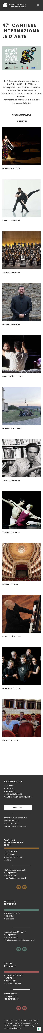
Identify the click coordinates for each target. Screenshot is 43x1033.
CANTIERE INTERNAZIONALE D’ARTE (13, 842)
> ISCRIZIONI (9, 919)
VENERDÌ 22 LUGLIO (11, 532)
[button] (18, 807)
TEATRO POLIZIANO (10, 965)
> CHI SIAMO (9, 785)
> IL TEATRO (9, 978)
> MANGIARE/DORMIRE (13, 794)
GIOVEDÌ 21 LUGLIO (10, 584)
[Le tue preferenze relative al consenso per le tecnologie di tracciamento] (39, 1029)
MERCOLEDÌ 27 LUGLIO (12, 376)
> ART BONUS (9, 791)
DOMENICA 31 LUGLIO (11, 168)
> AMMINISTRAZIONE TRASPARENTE (18, 797)
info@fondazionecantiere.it (16, 826)
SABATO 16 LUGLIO (10, 740)
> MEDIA (7, 860)
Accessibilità (9, 1028)
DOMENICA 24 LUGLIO (12, 428)
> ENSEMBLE (8, 916)
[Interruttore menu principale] (38, 5)
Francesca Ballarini (21, 103)
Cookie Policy (29, 1026)
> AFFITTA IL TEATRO (12, 984)
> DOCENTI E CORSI (12, 913)
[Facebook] (18, 887)
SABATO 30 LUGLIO (11, 220)
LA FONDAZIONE (13, 781)
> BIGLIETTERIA (10, 981)
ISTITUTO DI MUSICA (10, 903)
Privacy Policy (17, 1026)
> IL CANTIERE (9, 854)
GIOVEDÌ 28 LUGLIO (11, 324)
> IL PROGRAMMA (11, 851)
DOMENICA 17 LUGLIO (11, 688)
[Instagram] (24, 887)
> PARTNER (8, 788)
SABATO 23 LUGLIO (11, 480)
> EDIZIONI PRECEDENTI (13, 857)
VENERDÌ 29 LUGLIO (11, 272)
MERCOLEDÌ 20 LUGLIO (12, 636)
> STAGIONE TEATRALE (13, 975)
